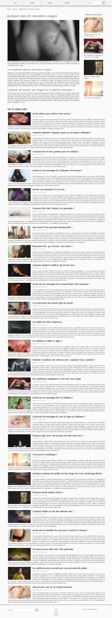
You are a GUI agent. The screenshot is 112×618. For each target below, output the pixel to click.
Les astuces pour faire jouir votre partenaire (52, 549)
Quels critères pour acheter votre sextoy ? (51, 113)
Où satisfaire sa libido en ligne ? (47, 341)
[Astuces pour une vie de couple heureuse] (93, 25)
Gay (15, 2)
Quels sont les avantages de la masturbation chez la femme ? (61, 284)
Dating (50, 2)
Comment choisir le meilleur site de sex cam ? (54, 265)
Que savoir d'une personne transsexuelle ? (52, 227)
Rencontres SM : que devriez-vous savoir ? (52, 246)
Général (67, 2)
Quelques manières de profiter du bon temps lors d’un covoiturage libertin (67, 473)
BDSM (32, 2)
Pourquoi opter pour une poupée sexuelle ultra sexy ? (58, 435)
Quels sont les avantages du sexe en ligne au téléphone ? (59, 416)
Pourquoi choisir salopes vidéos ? (47, 492)
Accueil (9, 9)
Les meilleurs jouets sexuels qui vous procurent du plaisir (59, 568)
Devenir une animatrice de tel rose (48, 189)
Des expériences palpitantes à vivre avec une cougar (93, 56)
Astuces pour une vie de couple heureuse (92, 35)
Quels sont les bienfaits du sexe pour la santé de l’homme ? (60, 530)
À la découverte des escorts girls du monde (52, 303)
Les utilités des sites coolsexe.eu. (47, 322)
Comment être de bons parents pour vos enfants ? (55, 151)
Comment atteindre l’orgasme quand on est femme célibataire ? (61, 132)
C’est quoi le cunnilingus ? (92, 98)
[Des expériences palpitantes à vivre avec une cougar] (93, 46)
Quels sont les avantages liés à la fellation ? (52, 397)
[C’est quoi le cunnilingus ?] (93, 88)
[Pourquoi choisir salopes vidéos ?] (93, 67)
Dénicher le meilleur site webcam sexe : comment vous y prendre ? (63, 360)
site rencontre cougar (61, 74)
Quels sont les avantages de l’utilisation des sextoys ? (57, 170)
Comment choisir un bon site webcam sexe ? (53, 511)
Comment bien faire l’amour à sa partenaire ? (53, 208)
